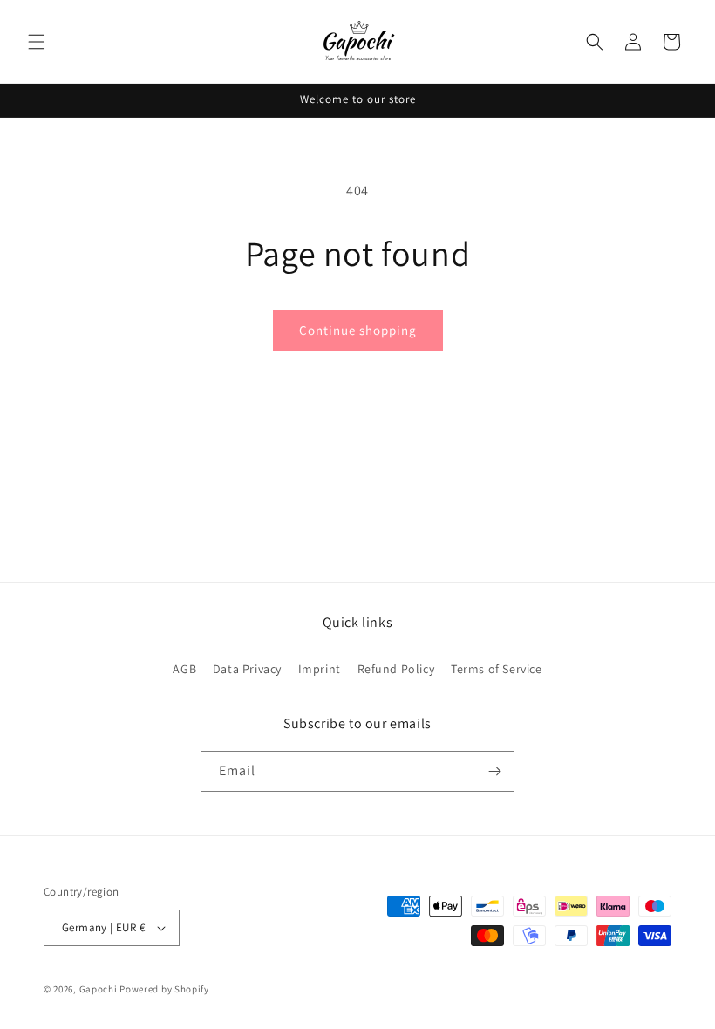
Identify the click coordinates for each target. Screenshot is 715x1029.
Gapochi (98, 989)
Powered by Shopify (164, 989)
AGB (184, 669)
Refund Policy (396, 669)
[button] (36, 42)
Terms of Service (496, 669)
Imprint (319, 669)
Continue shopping (358, 330)
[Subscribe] (494, 771)
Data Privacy (247, 669)
